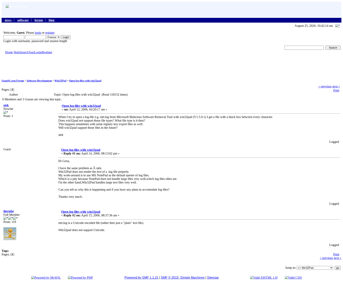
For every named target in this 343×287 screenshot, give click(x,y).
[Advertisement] (171, 66)
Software (23, 20)
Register (47, 52)
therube (8, 211)
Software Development (39, 80)
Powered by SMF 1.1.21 (141, 277)
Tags (31, 52)
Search (24, 52)
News (8, 20)
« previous (324, 86)
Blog (51, 20)
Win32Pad (60, 80)
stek (6, 105)
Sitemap (213, 277)
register (49, 32)
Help (17, 52)
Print (336, 90)
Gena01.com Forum (13, 80)
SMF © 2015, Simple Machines (183, 277)
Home (9, 52)
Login (38, 52)
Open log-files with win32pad (85, 80)
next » (336, 86)
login (38, 32)
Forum (39, 20)
